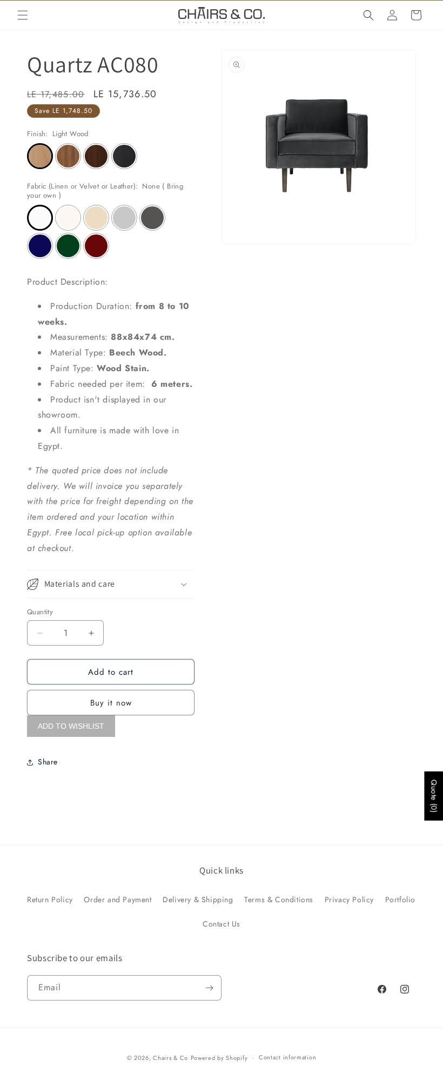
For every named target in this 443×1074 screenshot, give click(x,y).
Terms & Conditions (278, 899)
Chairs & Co (170, 1057)
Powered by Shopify (219, 1057)
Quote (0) (433, 796)
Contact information (287, 1057)
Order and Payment (117, 899)
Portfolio (400, 899)
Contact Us (221, 923)
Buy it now (111, 703)
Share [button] (48, 761)
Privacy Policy (349, 899)
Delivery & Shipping (198, 899)
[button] (23, 15)
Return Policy (50, 899)
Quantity (40, 612)
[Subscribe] (209, 988)
